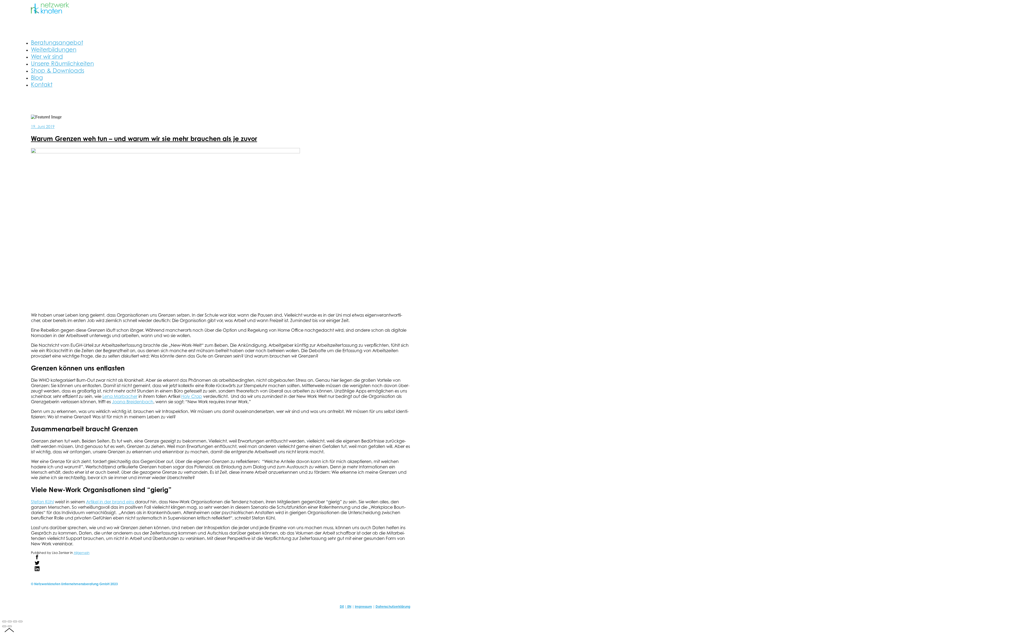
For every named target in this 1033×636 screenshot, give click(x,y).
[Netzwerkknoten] (50, 12)
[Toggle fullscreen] (15, 621)
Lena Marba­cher (119, 396)
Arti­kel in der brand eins (110, 501)
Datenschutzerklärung (393, 607)
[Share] (10, 621)
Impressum (363, 607)
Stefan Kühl (42, 501)
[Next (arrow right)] (10, 626)
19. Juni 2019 (43, 126)
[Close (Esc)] (4, 621)
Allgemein (82, 553)
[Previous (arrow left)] (4, 626)
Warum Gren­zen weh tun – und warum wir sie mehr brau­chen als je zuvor (144, 139)
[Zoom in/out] (20, 621)
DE (342, 607)
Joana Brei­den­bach (132, 401)
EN (348, 607)
